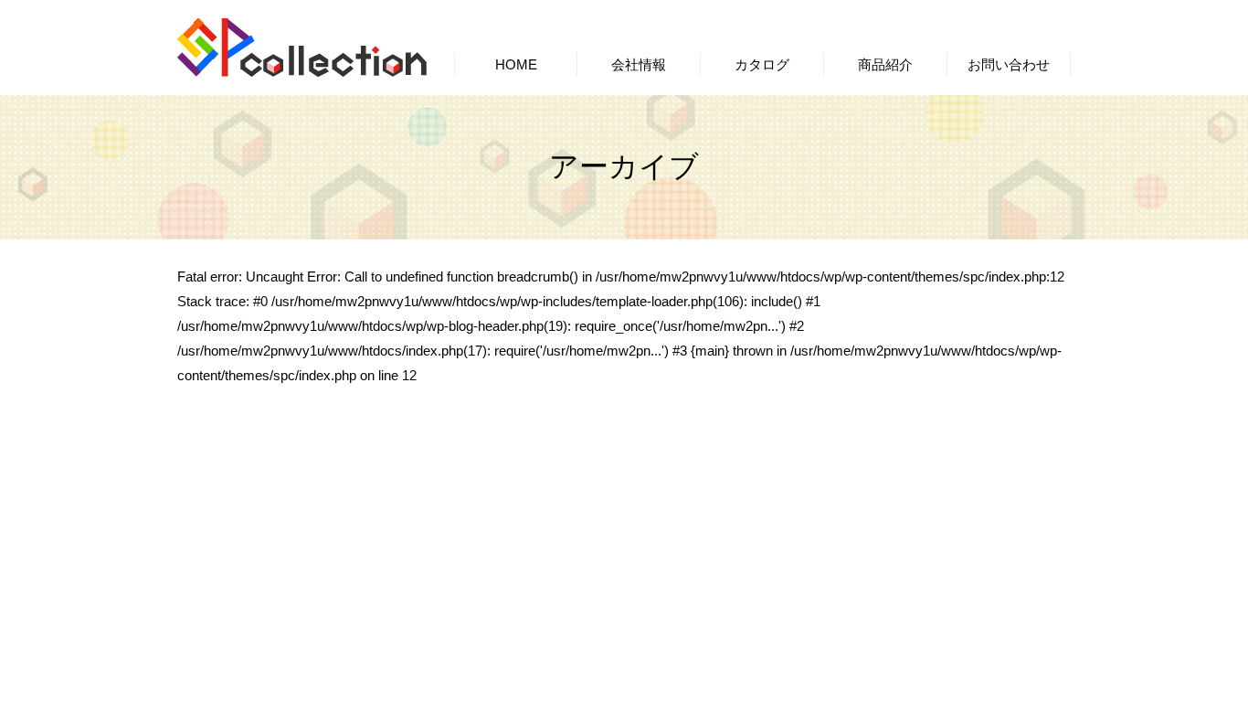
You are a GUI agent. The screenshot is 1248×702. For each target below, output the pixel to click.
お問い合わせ (1009, 64)
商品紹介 (885, 64)
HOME (516, 64)
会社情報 (638, 64)
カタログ (762, 64)
